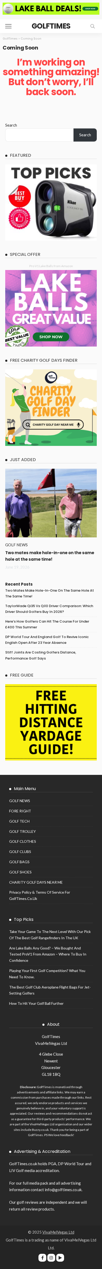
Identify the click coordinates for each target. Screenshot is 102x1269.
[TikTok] (60, 1258)
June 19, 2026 (17, 567)
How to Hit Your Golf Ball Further (36, 1003)
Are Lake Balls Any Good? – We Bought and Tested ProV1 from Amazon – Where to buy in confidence (47, 954)
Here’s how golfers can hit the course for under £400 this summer (47, 624)
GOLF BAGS (19, 862)
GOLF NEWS (16, 544)
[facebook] (42, 1258)
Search (11, 125)
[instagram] (51, 1258)
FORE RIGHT (20, 811)
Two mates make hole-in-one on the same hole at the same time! (49, 593)
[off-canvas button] (8, 26)
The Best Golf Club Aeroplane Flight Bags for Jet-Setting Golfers (50, 990)
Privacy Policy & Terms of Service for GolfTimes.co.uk (39, 895)
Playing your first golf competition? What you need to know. (47, 973)
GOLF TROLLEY (22, 831)
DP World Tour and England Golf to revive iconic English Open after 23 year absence (47, 639)
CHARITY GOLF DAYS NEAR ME (36, 882)
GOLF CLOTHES (22, 841)
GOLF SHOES (20, 872)
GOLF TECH (19, 821)
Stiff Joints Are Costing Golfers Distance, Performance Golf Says (40, 655)
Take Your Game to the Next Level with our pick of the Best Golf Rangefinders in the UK (50, 934)
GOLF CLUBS (20, 851)
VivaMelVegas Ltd (58, 1232)
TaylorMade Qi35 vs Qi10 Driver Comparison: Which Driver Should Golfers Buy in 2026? (49, 608)
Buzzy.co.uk (40, 1130)
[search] (92, 26)
